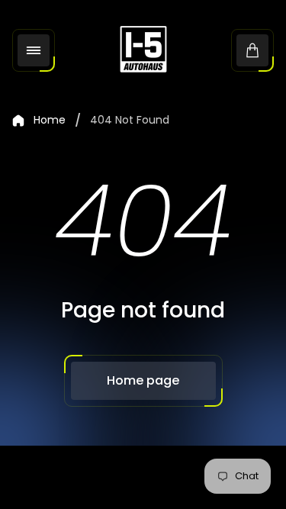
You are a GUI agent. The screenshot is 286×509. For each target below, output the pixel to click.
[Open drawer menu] (33, 50)
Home (50, 120)
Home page (143, 380)
